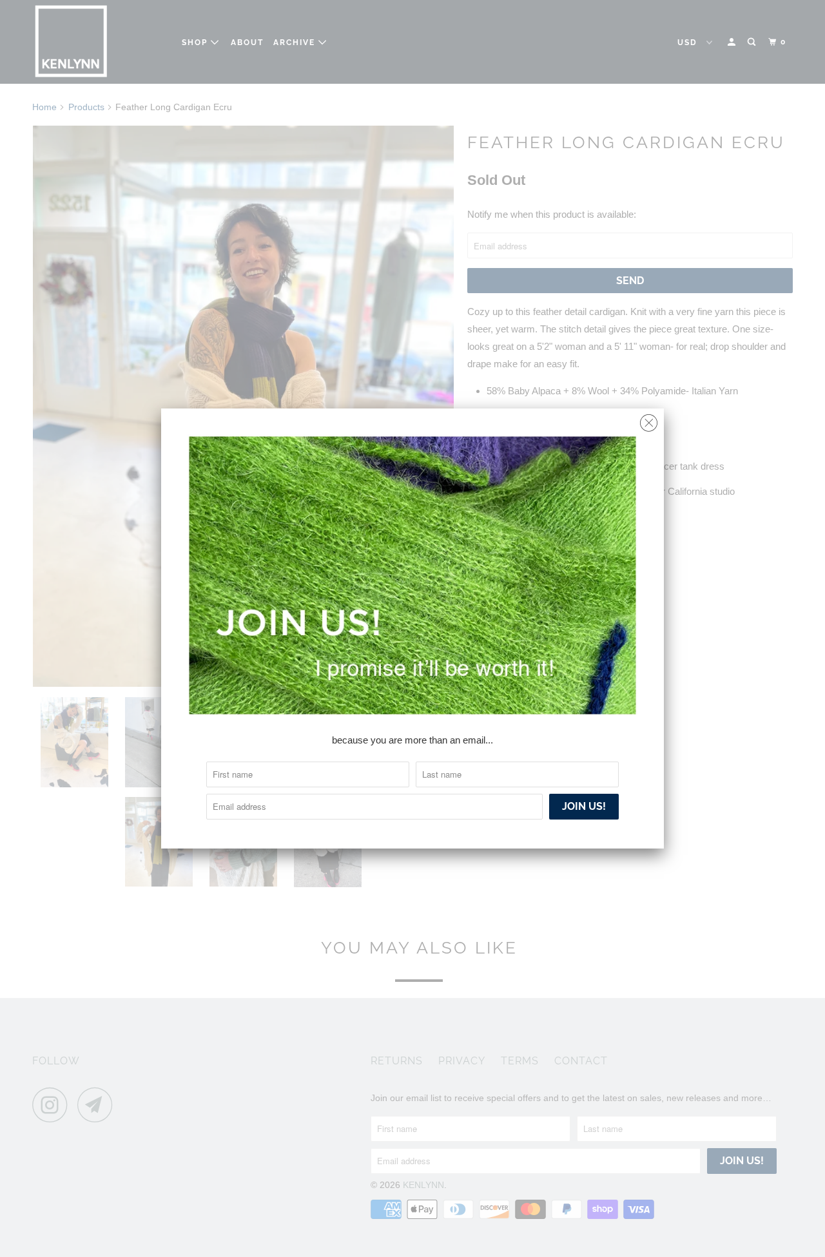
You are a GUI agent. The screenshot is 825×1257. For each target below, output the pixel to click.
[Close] (648, 420)
